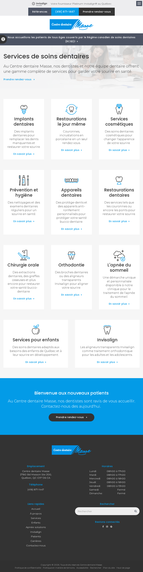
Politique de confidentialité (28, 567)
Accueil (35, 508)
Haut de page (123, 567)
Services (36, 518)
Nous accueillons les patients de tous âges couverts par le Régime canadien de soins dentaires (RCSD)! (71, 39)
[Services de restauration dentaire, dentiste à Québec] (119, 180)
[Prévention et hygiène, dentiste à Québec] (24, 180)
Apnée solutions (36, 527)
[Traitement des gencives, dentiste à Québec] (119, 255)
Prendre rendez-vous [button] (97, 11)
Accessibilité (82, 567)
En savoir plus (22, 154)
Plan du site (109, 567)
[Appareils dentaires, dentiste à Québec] (71, 180)
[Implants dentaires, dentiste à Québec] (24, 109)
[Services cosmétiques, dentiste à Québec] (119, 109)
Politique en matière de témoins (59, 567)
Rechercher (95, 567)
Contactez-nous (36, 545)
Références (39, 11)
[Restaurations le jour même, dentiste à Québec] (71, 109)
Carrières (36, 541)
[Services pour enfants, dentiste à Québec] (36, 330)
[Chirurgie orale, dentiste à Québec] (24, 255)
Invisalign (35, 531)
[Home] (71, 24)
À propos (36, 513)
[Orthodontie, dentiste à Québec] (71, 255)
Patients (36, 536)
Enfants (35, 522)
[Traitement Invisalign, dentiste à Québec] (107, 330)
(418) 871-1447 (65, 11)
